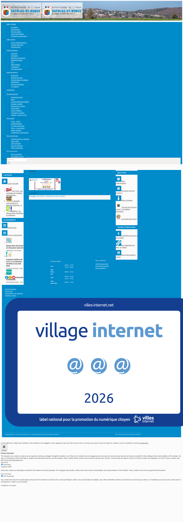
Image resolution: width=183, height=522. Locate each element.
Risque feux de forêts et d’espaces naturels (14, 246)
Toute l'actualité (12, 184)
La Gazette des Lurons (129, 219)
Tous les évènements (14, 235)
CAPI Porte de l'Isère (101, 264)
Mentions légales (10, 289)
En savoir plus (143, 443)
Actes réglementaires (121, 182)
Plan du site (9, 291)
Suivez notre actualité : (12, 275)
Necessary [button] (4, 462)
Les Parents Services (102, 266)
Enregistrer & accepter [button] (8, 485)
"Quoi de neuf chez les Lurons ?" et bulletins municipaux (126, 209)
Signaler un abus (10, 295)
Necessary (7, 465)
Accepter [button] (135, 443)
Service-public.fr (100, 268)
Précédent (32, 171)
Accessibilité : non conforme (14, 293)
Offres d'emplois (126, 200)
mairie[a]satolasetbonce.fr (13, 271)
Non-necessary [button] (6, 474)
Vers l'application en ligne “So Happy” (125, 246)
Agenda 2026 (11, 228)
